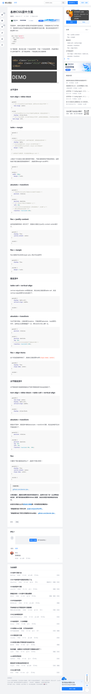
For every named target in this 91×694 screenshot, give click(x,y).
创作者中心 (72, 2)
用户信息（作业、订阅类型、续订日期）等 (17, 684)
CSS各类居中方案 (16, 586)
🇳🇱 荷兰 (45, 684)
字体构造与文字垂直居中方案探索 (21, 607)
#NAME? (32, 682)
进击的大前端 (27, 504)
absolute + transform (73, 45)
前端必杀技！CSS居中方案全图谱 (21, 593)
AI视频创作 (37, 682)
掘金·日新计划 (49, 582)
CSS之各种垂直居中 (16, 614)
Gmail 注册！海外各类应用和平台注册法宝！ (18, 682)
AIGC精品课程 (32, 684)
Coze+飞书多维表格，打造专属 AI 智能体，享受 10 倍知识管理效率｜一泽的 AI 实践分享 (28, 680)
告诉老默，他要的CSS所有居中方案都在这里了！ (26, 649)
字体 (54, 610)
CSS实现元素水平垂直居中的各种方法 (22, 642)
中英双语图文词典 (45, 682)
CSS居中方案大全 (16, 573)
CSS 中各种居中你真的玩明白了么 (21, 580)
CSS (58, 575)
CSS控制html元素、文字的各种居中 (21, 628)
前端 (54, 582)
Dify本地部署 (39, 684)
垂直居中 (68, 40)
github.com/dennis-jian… (21, 489)
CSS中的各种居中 (16, 600)
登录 (84, 2)
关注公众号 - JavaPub (56, 680)
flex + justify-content (73, 34)
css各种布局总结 (15, 656)
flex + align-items (72, 48)
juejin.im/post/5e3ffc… (35, 509)
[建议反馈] (87, 685)
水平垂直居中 (69, 51)
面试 (54, 596)
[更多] (87, 690)
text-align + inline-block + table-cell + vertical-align (78, 53)
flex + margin (71, 37)
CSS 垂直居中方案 (16, 635)
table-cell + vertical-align (74, 43)
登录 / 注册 (33, 540)
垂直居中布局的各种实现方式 (19, 663)
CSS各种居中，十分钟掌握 (18, 621)
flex (68, 58)
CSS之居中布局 (15, 670)
